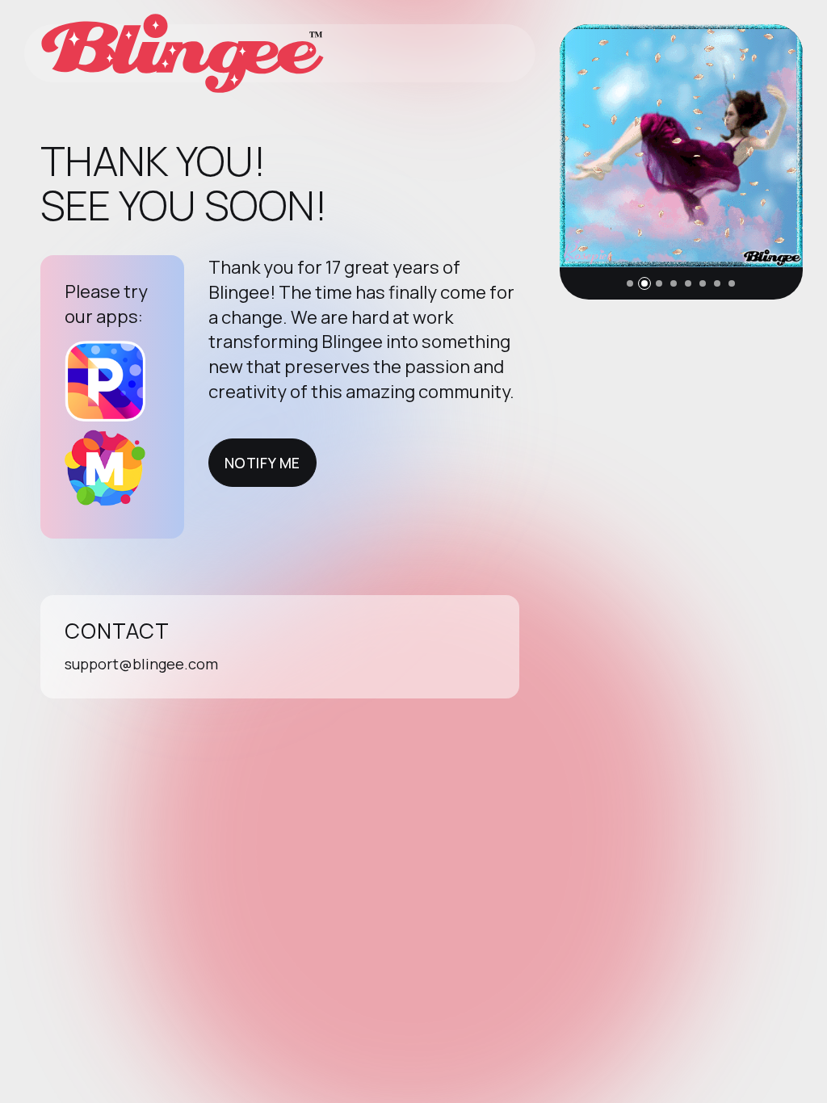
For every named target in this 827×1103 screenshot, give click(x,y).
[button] (630, 283)
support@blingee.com (141, 663)
